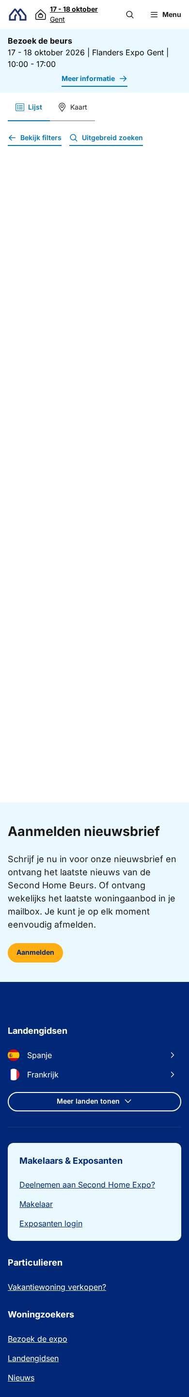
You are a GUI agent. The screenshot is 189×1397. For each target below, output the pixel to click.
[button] (130, 14)
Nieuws (21, 1377)
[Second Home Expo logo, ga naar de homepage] (18, 14)
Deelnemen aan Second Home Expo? (87, 1184)
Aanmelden (35, 952)
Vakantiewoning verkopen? (57, 1287)
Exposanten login (50, 1223)
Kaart (78, 107)
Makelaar (36, 1204)
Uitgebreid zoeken (112, 137)
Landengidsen (33, 1358)
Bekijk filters (41, 137)
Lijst (35, 107)
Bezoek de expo (37, 1339)
